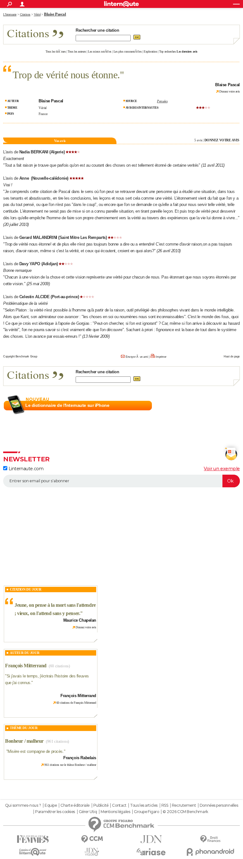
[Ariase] (151, 851)
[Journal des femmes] (32, 839)
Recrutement (184, 805)
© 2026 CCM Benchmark (185, 812)
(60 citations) (59, 665)
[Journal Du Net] (151, 839)
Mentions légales (115, 812)
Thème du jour (24, 728)
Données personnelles (219, 805)
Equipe (51, 805)
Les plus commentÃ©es (128, 51)
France (43, 114)
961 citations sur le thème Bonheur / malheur (70, 764)
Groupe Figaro (146, 812)
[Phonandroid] (210, 852)
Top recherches (167, 51)
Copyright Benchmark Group (20, 356)
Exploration (150, 51)
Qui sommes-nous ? (23, 805)
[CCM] (92, 839)
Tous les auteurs (77, 51)
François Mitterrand (26, 665)
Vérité (43, 108)
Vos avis (59, 141)
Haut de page (232, 356)
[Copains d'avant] (32, 852)
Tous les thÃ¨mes (55, 51)
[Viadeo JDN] (92, 852)
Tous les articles (144, 805)
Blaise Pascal (55, 14)
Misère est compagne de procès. (36, 751)
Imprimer (161, 356)
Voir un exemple (222, 468)
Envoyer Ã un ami (137, 356)
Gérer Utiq (88, 812)
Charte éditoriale (75, 805)
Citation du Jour (25, 589)
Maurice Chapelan (79, 620)
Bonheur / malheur (24, 741)
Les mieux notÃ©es (99, 51)
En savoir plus (226, 405)
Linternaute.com (25, 468)
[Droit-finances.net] (210, 839)
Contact (119, 805)
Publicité (101, 805)
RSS (164, 805)
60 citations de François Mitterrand (76, 702)
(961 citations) (57, 741)
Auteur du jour (24, 653)
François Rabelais (79, 757)
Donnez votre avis (229, 91)
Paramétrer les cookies (55, 812)
